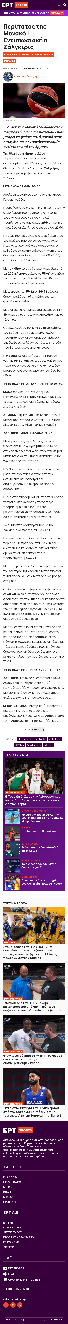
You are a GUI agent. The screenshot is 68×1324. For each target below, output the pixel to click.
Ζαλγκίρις (38, 729)
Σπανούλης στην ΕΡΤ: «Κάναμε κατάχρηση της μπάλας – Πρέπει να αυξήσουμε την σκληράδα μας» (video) (32, 1006)
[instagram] (13, 1305)
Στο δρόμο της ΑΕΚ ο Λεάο (38, 831)
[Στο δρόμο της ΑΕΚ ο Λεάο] (12, 833)
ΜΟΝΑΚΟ (27, 54)
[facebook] (6, 1305)
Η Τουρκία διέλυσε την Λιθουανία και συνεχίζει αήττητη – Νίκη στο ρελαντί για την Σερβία (33, 800)
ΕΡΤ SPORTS (16, 1268)
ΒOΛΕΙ (7, 1192)
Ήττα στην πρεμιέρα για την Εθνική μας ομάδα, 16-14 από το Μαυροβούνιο (42, 818)
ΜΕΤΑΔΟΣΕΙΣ (41, 13)
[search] (64, 4)
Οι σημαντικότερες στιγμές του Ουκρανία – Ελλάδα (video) (41, 882)
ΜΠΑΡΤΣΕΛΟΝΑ (44, 54)
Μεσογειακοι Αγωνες (33, 811)
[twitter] (19, 1305)
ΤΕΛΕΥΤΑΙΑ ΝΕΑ (16, 755)
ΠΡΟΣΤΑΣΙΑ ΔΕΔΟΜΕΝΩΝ (19, 1237)
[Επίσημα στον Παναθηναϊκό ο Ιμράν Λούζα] (12, 849)
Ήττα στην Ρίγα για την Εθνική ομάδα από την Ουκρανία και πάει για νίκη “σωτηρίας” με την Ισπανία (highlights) (32, 1111)
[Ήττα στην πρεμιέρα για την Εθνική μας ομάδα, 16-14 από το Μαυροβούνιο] (12, 816)
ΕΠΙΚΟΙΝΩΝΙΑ (11, 1242)
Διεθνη (25, 827)
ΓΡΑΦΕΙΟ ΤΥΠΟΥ (13, 1227)
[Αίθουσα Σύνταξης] (8, 77)
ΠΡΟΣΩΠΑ (9, 1202)
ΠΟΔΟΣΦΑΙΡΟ (12, 1182)
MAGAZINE (10, 1197)
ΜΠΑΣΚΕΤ (9, 60)
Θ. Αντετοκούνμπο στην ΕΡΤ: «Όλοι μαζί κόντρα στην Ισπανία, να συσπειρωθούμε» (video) (33, 1059)
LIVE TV (11, 13)
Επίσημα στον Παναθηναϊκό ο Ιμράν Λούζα (41, 849)
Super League (29, 843)
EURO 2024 (10, 1177)
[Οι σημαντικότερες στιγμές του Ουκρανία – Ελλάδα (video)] (12, 882)
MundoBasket (15, 792)
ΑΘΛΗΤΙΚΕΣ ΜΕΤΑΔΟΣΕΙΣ (24, 1279)
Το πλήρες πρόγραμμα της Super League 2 (38, 865)
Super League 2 (30, 860)
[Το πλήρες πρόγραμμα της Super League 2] (12, 866)
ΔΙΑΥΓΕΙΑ (8, 1247)
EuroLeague (12, 54)
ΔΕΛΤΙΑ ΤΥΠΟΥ (12, 1232)
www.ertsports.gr (15, 1319)
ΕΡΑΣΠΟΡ (25, 13)
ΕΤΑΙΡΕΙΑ (8, 1222)
